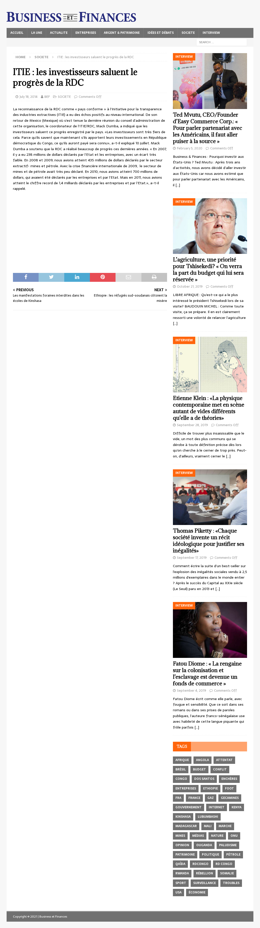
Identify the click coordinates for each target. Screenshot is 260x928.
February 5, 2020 (189, 148)
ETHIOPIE (210, 788)
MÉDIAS (198, 835)
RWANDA (182, 873)
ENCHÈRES (229, 778)
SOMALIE (227, 873)
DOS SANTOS (204, 778)
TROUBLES (231, 883)
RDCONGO (200, 864)
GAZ (210, 797)
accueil (16, 32)
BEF (47, 96)
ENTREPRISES (85, 32)
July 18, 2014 (29, 96)
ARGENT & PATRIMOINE (122, 32)
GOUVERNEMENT (188, 807)
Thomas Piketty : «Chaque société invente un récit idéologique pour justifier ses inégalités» (208, 540)
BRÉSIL (180, 769)
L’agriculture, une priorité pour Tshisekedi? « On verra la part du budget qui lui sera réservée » (208, 269)
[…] (177, 185)
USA (178, 892)
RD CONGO (224, 864)
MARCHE (225, 826)
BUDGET (199, 769)
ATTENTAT (224, 760)
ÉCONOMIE (197, 892)
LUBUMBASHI (208, 816)
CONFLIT (220, 769)
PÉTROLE (233, 854)
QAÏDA (180, 864)
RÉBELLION (204, 873)
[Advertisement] (90, 232)
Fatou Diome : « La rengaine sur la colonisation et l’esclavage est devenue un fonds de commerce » (207, 673)
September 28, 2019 (192, 425)
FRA (178, 797)
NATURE (217, 835)
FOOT (229, 788)
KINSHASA (183, 816)
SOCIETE (188, 32)
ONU (234, 835)
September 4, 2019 (191, 690)
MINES (180, 835)
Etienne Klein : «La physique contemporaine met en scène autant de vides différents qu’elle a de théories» (208, 408)
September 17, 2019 (192, 557)
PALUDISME (228, 845)
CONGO (181, 778)
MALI (208, 826)
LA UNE (36, 32)
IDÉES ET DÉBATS (161, 32)
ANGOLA (202, 760)
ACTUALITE (59, 32)
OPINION (182, 845)
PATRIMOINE (185, 854)
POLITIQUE (210, 854)
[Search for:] (221, 42)
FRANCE (194, 797)
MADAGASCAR (186, 826)
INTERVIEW (211, 32)
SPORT (180, 883)
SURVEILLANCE (204, 883)
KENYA (236, 807)
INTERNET (216, 807)
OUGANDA (204, 845)
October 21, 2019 (190, 286)
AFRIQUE (182, 760)
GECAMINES (230, 797)
